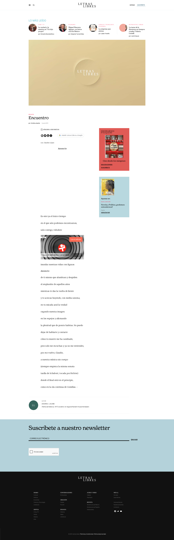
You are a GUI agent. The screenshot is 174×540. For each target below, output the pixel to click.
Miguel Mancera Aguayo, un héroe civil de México (75, 29)
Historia (62, 512)
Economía (71, 24)
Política (36, 497)
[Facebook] (42, 135)
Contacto (116, 507)
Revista (31, 114)
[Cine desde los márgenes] (114, 147)
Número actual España (93, 507)
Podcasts (89, 497)
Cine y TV (41, 24)
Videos (141, 24)
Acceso (116, 495)
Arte (35, 519)
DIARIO (36, 492)
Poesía (62, 502)
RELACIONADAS (56, 416)
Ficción (62, 505)
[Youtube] (121, 511)
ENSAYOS (63, 509)
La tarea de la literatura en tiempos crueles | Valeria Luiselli (137, 30)
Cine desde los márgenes (114, 161)
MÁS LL (116, 492)
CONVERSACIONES (66, 492)
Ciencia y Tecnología (106, 24)
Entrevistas (133, 24)
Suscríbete (105, 167)
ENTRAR (132, 5)
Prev (101, 149)
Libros (35, 514)
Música (36, 517)
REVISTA (90, 502)
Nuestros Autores (118, 505)
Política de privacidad (100, 534)
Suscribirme (117, 497)
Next (126, 149)
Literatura (36, 505)
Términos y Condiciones (86, 534)
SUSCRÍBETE (141, 5)
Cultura (36, 495)
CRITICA (36, 509)
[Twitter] (45, 135)
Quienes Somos (118, 502)
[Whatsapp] (51, 135)
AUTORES (114, 416)
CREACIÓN (63, 500)
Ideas (61, 514)
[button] (30, 5)
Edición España (106, 164)
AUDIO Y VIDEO (92, 492)
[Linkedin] (48, 135)
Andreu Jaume (48, 404)
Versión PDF (105, 212)
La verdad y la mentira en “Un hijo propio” (45, 29)
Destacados (90, 509)
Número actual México (93, 505)
